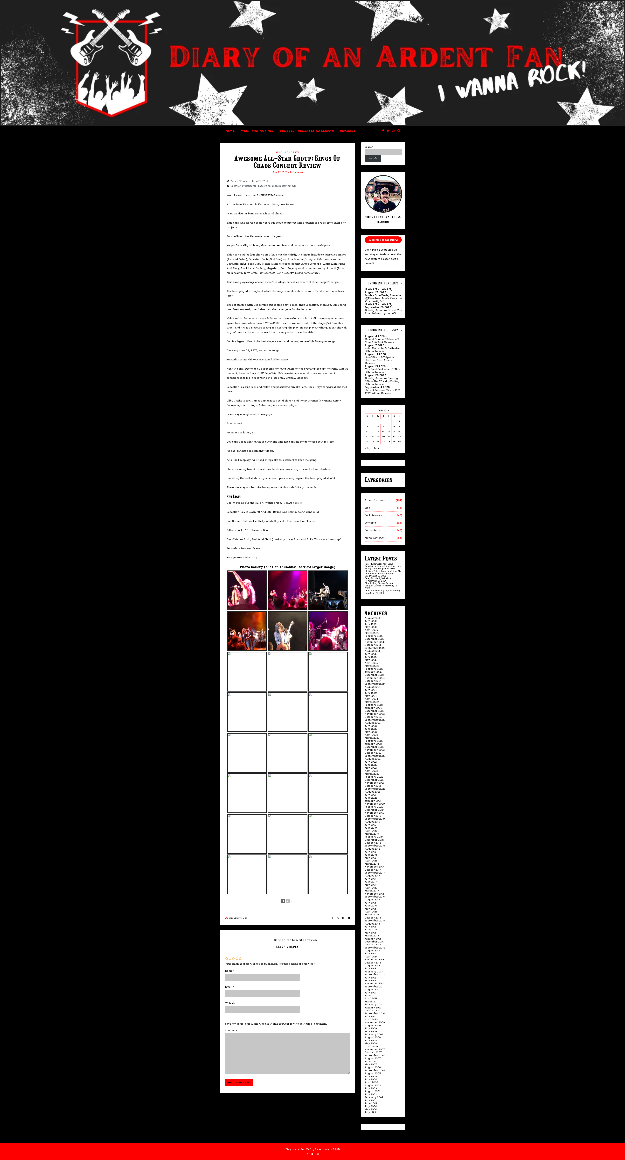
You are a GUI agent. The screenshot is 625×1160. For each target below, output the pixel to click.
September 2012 (375, 974)
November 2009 (375, 1022)
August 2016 (372, 899)
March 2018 (372, 863)
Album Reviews (375, 500)
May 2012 (370, 980)
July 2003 (371, 1088)
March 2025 (372, 665)
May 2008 (371, 1043)
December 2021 (374, 779)
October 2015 (373, 917)
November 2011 (374, 983)
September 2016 (375, 896)
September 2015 (375, 920)
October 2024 (373, 680)
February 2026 (374, 635)
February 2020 (374, 806)
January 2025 (373, 671)
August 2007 (373, 1058)
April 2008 (371, 1046)
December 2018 (374, 839)
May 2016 (370, 908)
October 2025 (373, 644)
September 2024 (375, 683)
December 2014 (374, 941)
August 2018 (372, 848)
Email (229, 986)
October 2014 (373, 944)
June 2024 (371, 692)
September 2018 (375, 845)
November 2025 (375, 641)
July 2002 (371, 1094)
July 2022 (371, 761)
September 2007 (375, 1055)
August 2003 (373, 1085)
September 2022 (375, 755)
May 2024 (371, 695)
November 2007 (375, 1049)
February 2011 (373, 1004)
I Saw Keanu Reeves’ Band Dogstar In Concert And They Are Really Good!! (383, 566)
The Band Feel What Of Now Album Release (383, 371)
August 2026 (373, 618)
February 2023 (374, 740)
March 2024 (372, 701)
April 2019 (371, 830)
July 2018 (370, 851)
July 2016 (370, 902)
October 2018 (373, 842)
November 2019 (374, 812)
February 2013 (374, 971)
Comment (231, 1030)
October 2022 (373, 752)
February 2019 (374, 836)
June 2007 (371, 1061)
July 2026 (371, 620)
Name (230, 970)
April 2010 (371, 1019)
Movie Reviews (374, 537)
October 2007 (373, 1052)
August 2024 (373, 686)
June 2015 (371, 929)
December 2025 (374, 638)
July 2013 (370, 968)
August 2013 (372, 965)
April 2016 (371, 911)
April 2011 (371, 998)
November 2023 (375, 713)
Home (230, 131)
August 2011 (372, 989)
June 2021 (371, 797)
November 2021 (374, 782)
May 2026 (371, 626)
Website (230, 1003)
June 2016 (371, 905)
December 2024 (374, 674)
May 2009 (371, 1031)
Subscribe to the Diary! (383, 239)
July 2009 (371, 1028)
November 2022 (375, 749)
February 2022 (374, 776)
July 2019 (370, 824)
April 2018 (371, 860)
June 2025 (371, 656)
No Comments (296, 172)
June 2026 (371, 624)
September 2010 (375, 1013)
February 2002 (374, 1097)
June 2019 (371, 827)
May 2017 (370, 884)
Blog (279, 152)
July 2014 (370, 953)
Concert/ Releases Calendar (307, 131)
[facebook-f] (383, 130)
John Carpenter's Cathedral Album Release (383, 350)
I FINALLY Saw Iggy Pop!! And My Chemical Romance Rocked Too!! (383, 573)
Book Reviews (373, 515)
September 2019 (375, 818)
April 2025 (371, 662)
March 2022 (372, 773)
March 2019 (372, 833)
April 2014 (371, 956)
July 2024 (371, 689)
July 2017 (370, 878)
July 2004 (371, 1079)
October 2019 (373, 815)
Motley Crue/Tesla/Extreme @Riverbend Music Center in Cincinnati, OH (383, 298)
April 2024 (371, 698)
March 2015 (372, 935)
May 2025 (371, 659)
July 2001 (370, 1100)
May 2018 (370, 857)
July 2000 (371, 1106)
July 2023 (371, 725)
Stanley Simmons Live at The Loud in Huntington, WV (383, 312)
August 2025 (373, 650)
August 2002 (373, 1091)
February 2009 (374, 1034)
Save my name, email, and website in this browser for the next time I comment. (276, 1023)
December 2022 (374, 746)
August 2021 (372, 791)
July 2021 (370, 794)
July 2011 (370, 992)
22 (394, 436)
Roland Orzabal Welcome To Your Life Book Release (382, 341)
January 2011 (373, 1007)
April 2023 (371, 734)
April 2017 (371, 887)
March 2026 (372, 633)
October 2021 (373, 785)
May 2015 (370, 932)
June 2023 (371, 728)
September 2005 (375, 1070)
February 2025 (374, 668)
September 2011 (374, 986)
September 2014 (375, 947)
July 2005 (371, 1076)
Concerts (292, 152)
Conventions (372, 530)
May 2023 (371, 731)
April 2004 (371, 1082)
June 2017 (371, 881)
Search (369, 146)
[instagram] (393, 130)
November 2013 (374, 959)
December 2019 (374, 809)
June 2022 (371, 764)
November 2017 (374, 866)
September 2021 (375, 788)
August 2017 (372, 875)
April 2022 (371, 770)
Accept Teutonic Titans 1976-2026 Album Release (383, 392)
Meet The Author (257, 131)
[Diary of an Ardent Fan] (312, 63)
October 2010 (373, 1010)
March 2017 (372, 890)
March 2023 (372, 737)
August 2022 (373, 758)
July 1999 (370, 1112)
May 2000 (371, 1109)
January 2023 (373, 743)
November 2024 (375, 677)
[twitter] (388, 130)
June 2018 (371, 854)
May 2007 (371, 1064)
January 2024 (373, 707)
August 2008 (373, 1037)
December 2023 (374, 710)
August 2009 (373, 1025)
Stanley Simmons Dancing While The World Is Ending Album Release (382, 381)
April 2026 (371, 629)
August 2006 (373, 1067)
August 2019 (372, 821)
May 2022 (371, 767)
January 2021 (373, 800)
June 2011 (370, 995)
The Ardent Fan (238, 918)
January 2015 (373, 938)
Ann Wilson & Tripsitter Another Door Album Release (380, 360)
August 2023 (373, 722)
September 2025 (375, 647)
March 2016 (372, 914)
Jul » (377, 448)
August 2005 (373, 1073)
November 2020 (375, 803)
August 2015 (372, 923)
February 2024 (374, 704)
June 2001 (371, 1103)
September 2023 (375, 719)
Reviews (347, 131)
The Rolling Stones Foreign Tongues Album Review (379, 584)
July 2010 (370, 1016)
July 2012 (370, 977)
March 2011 (371, 1001)
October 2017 (373, 869)
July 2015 (370, 926)
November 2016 (374, 893)
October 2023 (373, 716)
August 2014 (372, 950)
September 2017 (375, 872)
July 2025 (371, 653)
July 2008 (371, 1040)
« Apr (368, 448)
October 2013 (373, 962)
